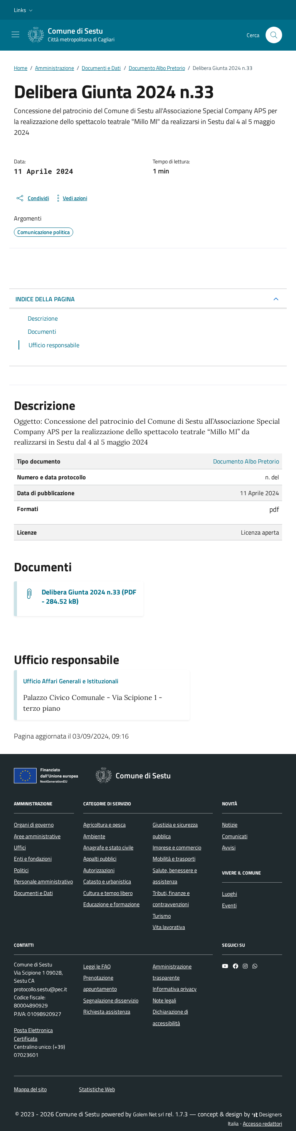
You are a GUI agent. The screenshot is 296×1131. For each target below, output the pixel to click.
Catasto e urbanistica (107, 881)
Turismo (162, 916)
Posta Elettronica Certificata (33, 1034)
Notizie (229, 824)
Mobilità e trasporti (174, 858)
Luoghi (229, 894)
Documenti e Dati (33, 893)
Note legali (164, 1000)
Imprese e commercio (177, 847)
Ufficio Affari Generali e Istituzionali (70, 681)
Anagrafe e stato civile (108, 847)
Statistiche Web (97, 1089)
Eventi (229, 905)
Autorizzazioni (98, 870)
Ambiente (94, 836)
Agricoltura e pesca (104, 824)
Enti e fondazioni (33, 858)
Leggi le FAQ (97, 966)
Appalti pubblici (99, 858)
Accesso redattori (262, 1123)
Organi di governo (34, 824)
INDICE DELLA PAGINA (45, 299)
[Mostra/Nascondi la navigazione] (15, 34)
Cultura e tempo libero (108, 893)
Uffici (20, 847)
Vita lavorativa (169, 927)
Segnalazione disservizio (110, 1000)
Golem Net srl (148, 1114)
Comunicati (234, 836)
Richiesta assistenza (106, 1011)
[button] (24, 10)
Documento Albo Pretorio (246, 461)
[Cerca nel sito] (274, 35)
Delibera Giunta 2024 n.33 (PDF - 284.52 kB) (89, 597)
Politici (21, 870)
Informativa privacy (175, 989)
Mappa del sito (30, 1089)
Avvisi (228, 847)
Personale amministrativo (43, 881)
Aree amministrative (37, 836)
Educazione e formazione (111, 904)
